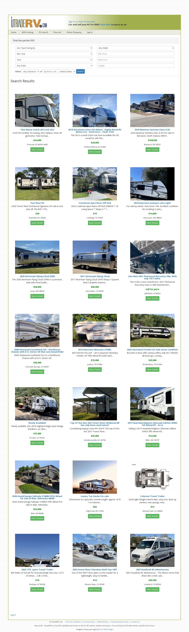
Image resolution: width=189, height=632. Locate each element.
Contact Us (135, 622)
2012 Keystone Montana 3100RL (94, 349)
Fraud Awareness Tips (119, 622)
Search (80, 71)
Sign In (71, 21)
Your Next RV (37, 203)
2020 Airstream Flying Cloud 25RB (37, 276)
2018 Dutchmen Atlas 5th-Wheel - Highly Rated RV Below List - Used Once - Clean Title (94, 130)
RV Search (43, 32)
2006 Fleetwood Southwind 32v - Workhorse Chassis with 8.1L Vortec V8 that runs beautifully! (37, 350)
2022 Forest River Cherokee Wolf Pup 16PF (95, 569)
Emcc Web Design (106, 629)
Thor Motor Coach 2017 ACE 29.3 (37, 129)
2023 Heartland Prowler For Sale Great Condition (152, 349)
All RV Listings (28, 32)
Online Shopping (73, 32)
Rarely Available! (37, 422)
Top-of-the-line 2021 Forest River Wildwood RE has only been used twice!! (94, 423)
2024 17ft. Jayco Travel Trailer (37, 569)
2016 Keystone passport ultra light (152, 203)
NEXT (13, 615)
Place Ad (57, 32)
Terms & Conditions (73, 622)
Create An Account (86, 21)
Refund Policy (102, 622)
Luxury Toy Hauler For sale (95, 496)
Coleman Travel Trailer (152, 496)
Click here (105, 24)
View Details (37, 149)
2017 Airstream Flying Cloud (95, 276)
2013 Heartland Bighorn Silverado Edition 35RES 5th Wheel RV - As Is (152, 423)
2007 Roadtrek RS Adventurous (152, 569)
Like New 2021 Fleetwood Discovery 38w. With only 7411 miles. (152, 277)
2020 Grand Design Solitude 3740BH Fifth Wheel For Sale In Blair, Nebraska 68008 (37, 497)
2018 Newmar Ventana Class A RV (152, 129)
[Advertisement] (94, 7)
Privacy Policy (89, 622)
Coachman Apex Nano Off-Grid (95, 203)
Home (13, 32)
